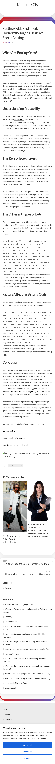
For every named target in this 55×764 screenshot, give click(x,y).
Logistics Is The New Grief (16, 683)
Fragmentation (11, 622)
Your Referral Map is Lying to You (19, 604)
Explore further (9, 431)
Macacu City (27, 4)
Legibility (8, 617)
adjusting (16, 169)
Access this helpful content (14, 438)
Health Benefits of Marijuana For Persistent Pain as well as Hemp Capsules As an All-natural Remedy (38, 530)
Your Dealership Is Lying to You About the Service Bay (27, 674)
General (6, 42)
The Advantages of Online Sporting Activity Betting (12, 539)
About (7, 715)
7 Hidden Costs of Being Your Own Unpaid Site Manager (28, 678)
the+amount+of (15, 466)
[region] (27, 744)
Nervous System (12, 654)
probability (19, 119)
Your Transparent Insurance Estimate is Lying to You (27, 649)
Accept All (27, 745)
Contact (8, 719)
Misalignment (10, 688)
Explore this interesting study (23, 391)
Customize (27, 752)
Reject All (27, 759)
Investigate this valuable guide (16, 445)
